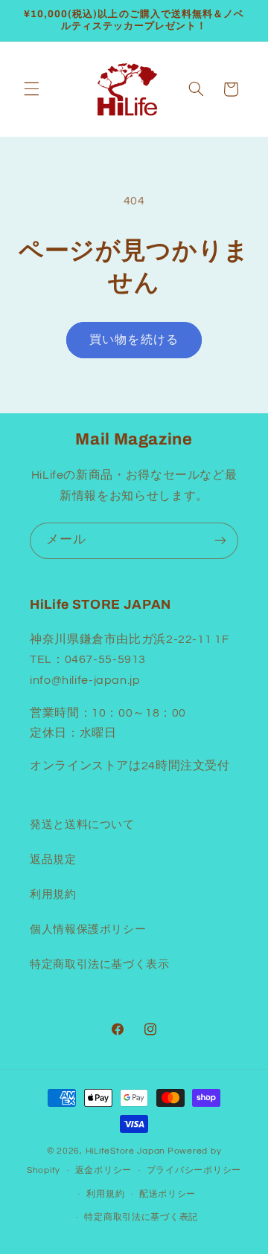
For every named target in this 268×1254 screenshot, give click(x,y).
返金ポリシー (103, 1170)
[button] (31, 89)
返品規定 (53, 859)
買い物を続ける (133, 340)
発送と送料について (82, 824)
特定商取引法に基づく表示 (100, 964)
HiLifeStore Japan (126, 1151)
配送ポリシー (167, 1194)
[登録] (220, 541)
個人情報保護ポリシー (88, 929)
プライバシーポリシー (194, 1170)
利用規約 (53, 894)
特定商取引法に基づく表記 (141, 1217)
